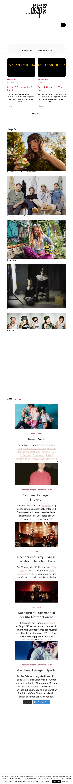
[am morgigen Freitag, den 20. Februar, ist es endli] (36, 492)
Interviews (10, 79)
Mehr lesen (65, 781)
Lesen (11, 106)
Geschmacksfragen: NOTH (16, 309)
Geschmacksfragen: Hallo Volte (18, 216)
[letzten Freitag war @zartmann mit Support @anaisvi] (36, 610)
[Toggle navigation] (4, 29)
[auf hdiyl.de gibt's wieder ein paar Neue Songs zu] (36, 433)
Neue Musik (11, 260)
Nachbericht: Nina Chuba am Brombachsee (22, 172)
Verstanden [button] (56, 781)
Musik (15, 79)
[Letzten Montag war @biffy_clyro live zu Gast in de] (36, 551)
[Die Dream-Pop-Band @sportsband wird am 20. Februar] (36, 670)
